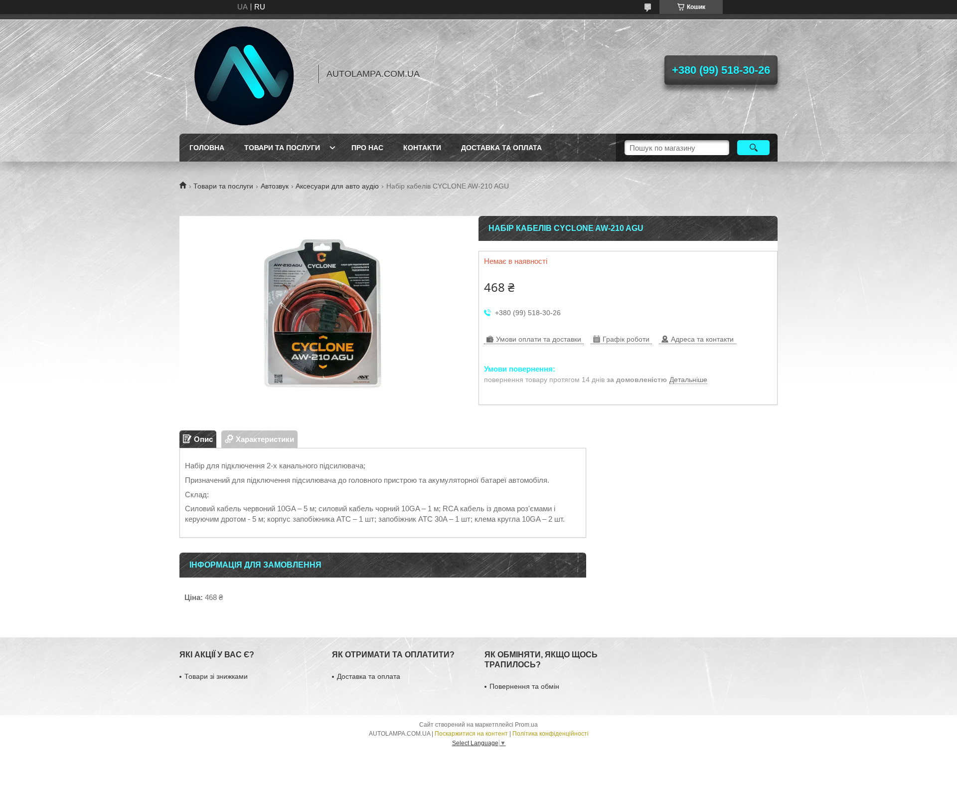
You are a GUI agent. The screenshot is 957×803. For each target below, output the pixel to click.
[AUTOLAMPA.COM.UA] (244, 73)
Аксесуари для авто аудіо (337, 186)
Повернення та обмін (524, 686)
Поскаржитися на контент (471, 733)
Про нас (367, 148)
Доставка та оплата (501, 148)
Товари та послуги (282, 148)
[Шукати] (753, 147)
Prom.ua (526, 724)
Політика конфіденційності (550, 733)
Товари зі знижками (216, 676)
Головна (206, 148)
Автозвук (275, 186)
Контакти (422, 148)
